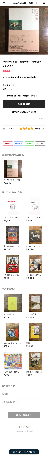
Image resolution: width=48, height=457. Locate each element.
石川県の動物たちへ (10, 402)
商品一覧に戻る (24, 415)
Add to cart (24, 103)
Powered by (21, 431)
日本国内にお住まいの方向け (24, 112)
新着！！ (5, 394)
